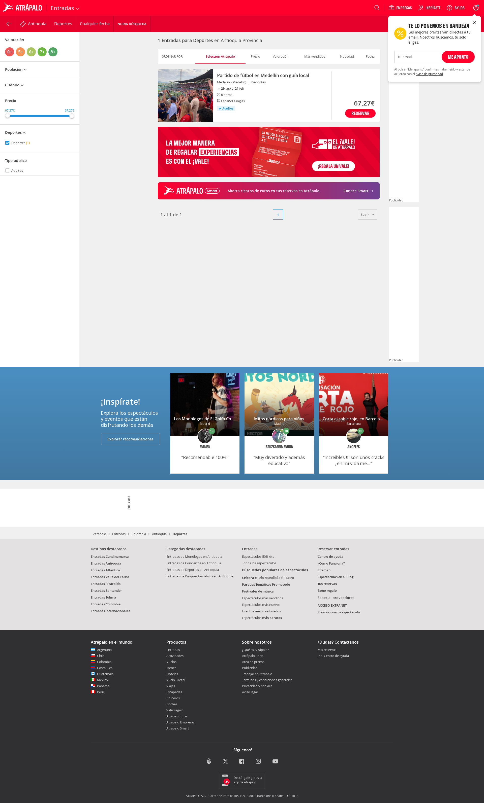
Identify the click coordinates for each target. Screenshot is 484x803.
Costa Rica (104, 668)
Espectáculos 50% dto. (258, 556)
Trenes (171, 668)
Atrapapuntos (176, 716)
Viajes (170, 686)
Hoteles (172, 674)
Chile (100, 655)
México (102, 680)
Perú (100, 692)
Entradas (119, 534)
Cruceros (173, 698)
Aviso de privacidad (429, 74)
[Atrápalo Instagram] (259, 761)
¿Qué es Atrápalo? (255, 649)
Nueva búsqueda (131, 24)
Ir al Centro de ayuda (333, 656)
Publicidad (250, 668)
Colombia (139, 534)
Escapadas (174, 692)
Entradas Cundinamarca (110, 556)
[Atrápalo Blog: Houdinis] (209, 761)
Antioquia (159, 534)
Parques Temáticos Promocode (266, 584)
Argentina (104, 649)
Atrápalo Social (253, 655)
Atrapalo (99, 534)
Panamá (103, 686)
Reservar (360, 113)
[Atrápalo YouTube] (275, 761)
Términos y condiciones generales (267, 680)
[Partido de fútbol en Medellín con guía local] (185, 95)
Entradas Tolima (103, 597)
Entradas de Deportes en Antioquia (192, 569)
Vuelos (171, 661)
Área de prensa (253, 661)
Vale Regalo (175, 710)
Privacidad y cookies (257, 686)
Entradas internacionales (110, 611)
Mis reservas (327, 650)
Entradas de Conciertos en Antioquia (193, 563)
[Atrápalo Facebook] (242, 761)
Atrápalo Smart (177, 728)
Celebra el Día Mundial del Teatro (268, 577)
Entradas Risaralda (106, 583)
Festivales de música (258, 591)
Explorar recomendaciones (130, 439)
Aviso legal (250, 692)
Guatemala (105, 674)
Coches (171, 704)
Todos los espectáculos (259, 563)
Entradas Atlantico (105, 570)
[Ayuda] (455, 8)
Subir (365, 214)
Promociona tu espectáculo (339, 612)
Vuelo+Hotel (175, 680)
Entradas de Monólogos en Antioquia (194, 556)
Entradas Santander (106, 590)
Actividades (175, 655)
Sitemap (324, 570)
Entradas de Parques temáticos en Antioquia (199, 576)
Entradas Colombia (106, 604)
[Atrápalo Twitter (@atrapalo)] (225, 761)
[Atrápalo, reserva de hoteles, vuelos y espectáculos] (23, 8)
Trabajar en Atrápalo (257, 674)
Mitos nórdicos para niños (279, 419)
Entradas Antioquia (106, 563)
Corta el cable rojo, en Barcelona (354, 419)
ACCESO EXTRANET (332, 605)
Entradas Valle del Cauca (110, 577)
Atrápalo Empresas (180, 722)
